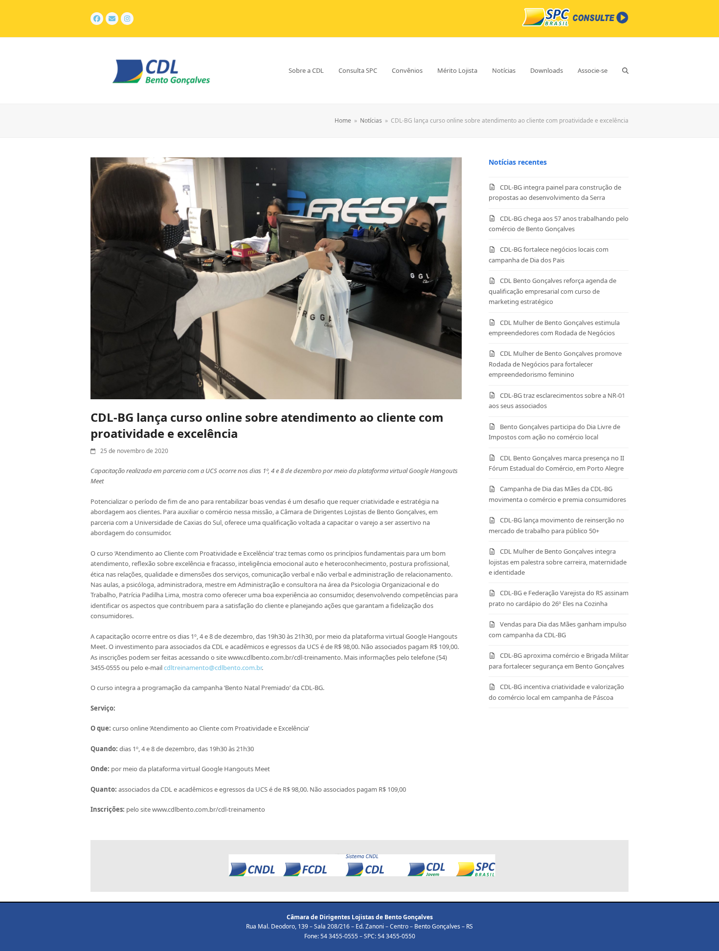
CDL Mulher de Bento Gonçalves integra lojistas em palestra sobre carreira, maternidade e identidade (558, 562)
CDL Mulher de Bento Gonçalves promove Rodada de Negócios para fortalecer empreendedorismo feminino (555, 364)
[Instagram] (127, 18)
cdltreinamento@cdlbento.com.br (213, 667)
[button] (625, 70)
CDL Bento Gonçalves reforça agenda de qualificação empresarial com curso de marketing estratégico (552, 291)
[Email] (112, 18)
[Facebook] (96, 18)
